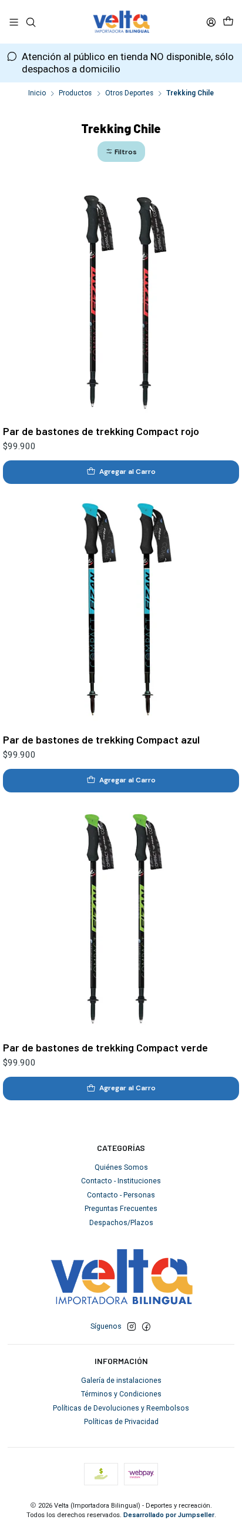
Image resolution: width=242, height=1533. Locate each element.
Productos (75, 93)
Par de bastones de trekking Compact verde (105, 1047)
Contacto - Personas (121, 1195)
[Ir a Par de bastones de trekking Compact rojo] (121, 300)
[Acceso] (211, 22)
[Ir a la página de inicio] (121, 22)
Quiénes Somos (121, 1167)
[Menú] (14, 22)
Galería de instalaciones (121, 1380)
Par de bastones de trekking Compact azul (101, 739)
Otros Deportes (129, 93)
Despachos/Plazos (121, 1223)
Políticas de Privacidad (121, 1422)
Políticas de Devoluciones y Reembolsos (121, 1408)
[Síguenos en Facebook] (146, 1327)
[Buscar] (30, 22)
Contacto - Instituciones (121, 1181)
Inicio (37, 93)
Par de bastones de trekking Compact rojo (101, 430)
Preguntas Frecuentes (121, 1208)
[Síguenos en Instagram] (131, 1327)
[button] (121, 151)
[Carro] (228, 21)
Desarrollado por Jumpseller (168, 1515)
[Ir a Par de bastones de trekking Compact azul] (121, 608)
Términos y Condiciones (121, 1394)
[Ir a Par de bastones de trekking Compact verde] (121, 916)
